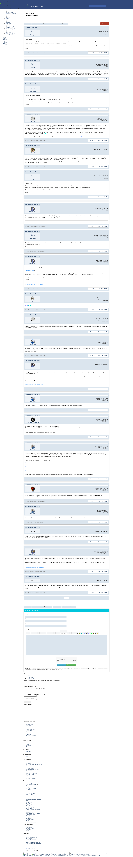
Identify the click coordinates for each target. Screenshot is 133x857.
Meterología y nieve (31, 790)
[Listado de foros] (84, 6)
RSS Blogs (28, 829)
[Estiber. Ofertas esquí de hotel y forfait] (33, 855)
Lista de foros (37, 23)
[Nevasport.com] (4, 3)
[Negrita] (27, 633)
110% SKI (28, 806)
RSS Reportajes (30, 828)
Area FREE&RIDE (30, 794)
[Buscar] (87, 6)
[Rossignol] (26, 854)
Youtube (28, 746)
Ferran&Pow (29, 817)
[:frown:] (84, 633)
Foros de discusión (30, 768)
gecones (32, 449)
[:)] (80, 633)
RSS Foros (28, 831)
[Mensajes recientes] (83, 6)
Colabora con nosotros (31, 731)
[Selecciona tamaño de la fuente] (43, 633)
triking (33, 67)
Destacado (28, 23)
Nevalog (28, 775)
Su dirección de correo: (30, 618)
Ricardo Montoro (30, 818)
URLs (29, 684)
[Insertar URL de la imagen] (57, 633)
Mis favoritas (31, 678)
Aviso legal (28, 726)
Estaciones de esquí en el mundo (34, 764)
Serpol (33, 152)
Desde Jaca (29, 804)
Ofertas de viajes (30, 772)
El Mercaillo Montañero (32, 15)
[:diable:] (96, 633)
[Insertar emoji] (106, 636)
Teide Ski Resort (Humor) (32, 822)
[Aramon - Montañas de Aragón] (34, 854)
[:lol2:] (82, 633)
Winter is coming (30, 807)
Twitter (27, 744)
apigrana (32, 301)
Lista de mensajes (47, 23)
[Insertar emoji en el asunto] (65, 626)
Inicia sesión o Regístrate (61, 23)
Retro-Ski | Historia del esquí (33, 809)
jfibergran (33, 35)
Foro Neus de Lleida (31, 792)
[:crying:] (91, 633)
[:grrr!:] (86, 633)
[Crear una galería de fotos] (68, 633)
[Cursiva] (29, 633)
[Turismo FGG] (78, 854)
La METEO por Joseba (31, 837)
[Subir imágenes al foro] (63, 631)
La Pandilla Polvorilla (31, 839)
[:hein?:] (93, 633)
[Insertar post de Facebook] (70, 633)
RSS (67, 598)
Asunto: (27, 624)
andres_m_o (32, 211)
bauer (32, 491)
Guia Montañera (30, 13)
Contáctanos (29, 730)
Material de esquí (30, 774)
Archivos (30, 683)
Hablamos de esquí (30, 814)
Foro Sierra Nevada (30, 793)
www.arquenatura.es (30, 559)
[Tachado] (34, 633)
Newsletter (28, 738)
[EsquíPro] (28, 757)
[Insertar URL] (45, 633)
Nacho (33, 121)
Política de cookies (30, 729)
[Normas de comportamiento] (85, 6)
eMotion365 (29, 838)
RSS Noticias (29, 827)
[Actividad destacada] (82, 6)
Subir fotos (30, 676)
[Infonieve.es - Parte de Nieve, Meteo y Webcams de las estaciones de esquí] (88, 853)
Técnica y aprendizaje (31, 788)
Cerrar (25, 704)
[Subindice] (36, 633)
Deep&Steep (29, 816)
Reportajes (28, 765)
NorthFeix (33, 344)
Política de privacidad (31, 728)
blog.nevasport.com (31, 736)
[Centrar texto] (54, 633)
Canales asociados (30, 767)
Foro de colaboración (31, 784)
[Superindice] (38, 633)
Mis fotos (30, 677)
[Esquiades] (52, 854)
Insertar (29, 704)
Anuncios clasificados (31, 735)
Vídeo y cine (29, 770)
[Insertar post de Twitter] (75, 633)
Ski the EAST (29, 808)
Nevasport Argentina (31, 778)
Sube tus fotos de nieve (31, 773)
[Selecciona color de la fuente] (41, 633)
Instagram (28, 745)
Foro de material (30, 785)
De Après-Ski (29, 802)
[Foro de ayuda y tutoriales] (86, 6)
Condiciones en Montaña (32, 18)
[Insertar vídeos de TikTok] (77, 633)
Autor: (26, 614)
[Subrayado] (32, 633)
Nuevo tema (105, 23)
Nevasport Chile (30, 777)
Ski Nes (28, 803)
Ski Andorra (28, 789)
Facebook (28, 743)
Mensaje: (27, 629)
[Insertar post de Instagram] (73, 633)
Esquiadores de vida (31, 820)
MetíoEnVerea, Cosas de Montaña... (34, 222)
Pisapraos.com (29, 11)
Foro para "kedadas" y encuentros (34, 787)
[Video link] (59, 633)
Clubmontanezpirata (33, 422)
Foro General (29, 783)
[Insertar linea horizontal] (48, 633)
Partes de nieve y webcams (32, 769)
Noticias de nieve (30, 763)
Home (27, 762)
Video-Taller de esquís (31, 836)
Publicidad (28, 734)
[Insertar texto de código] (52, 633)
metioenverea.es (29, 270)
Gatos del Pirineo (30, 812)
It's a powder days (30, 811)
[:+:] (98, 633)
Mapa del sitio (29, 724)
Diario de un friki (30, 819)
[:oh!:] (89, 633)
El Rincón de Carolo (30, 801)
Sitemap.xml (29, 725)
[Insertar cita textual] (50, 633)
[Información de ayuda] (106, 631)
